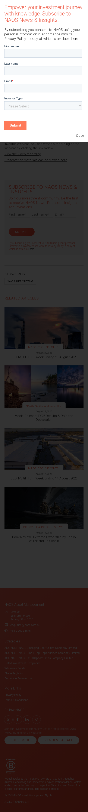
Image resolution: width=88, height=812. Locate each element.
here (74, 38)
